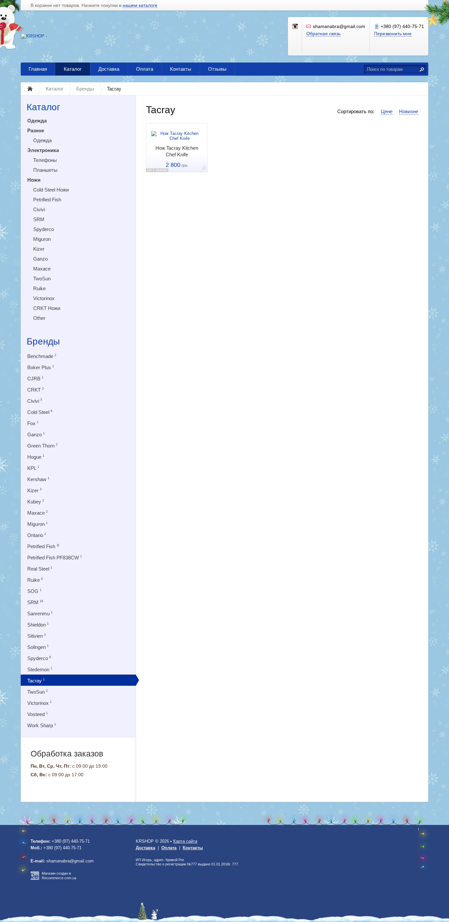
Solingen (38, 647)
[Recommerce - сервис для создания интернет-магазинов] (35, 879)
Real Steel (39, 569)
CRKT (35, 390)
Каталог (73, 69)
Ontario (36, 535)
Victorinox (44, 298)
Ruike (39, 288)
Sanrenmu (40, 613)
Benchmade (41, 356)
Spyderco (43, 229)
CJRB (35, 378)
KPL (33, 468)
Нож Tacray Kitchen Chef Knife (176, 151)
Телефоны (45, 160)
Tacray (36, 680)
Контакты (180, 69)
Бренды (43, 341)
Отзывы (217, 69)
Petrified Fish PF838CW (54, 557)
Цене (386, 111)
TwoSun (42, 278)
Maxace (42, 268)
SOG (34, 591)
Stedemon (39, 669)
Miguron (42, 239)
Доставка (108, 69)
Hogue (35, 457)
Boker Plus (40, 367)
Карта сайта (185, 841)
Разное (35, 130)
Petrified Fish (47, 199)
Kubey (35, 501)
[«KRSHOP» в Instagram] (295, 27)
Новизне (408, 111)
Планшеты (45, 170)
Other (39, 318)
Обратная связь (323, 33)
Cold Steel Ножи (51, 189)
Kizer (38, 249)
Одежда (37, 120)
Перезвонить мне (393, 33)
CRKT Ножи (46, 308)
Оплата (144, 69)
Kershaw (38, 479)
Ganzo (40, 259)
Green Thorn (42, 445)
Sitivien (36, 636)
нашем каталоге (140, 5)
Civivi (39, 209)
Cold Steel (39, 412)
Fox (32, 423)
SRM (38, 219)
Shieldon (38, 624)
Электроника (43, 150)
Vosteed (37, 714)
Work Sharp (41, 725)
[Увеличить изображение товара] (203, 169)
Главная (38, 69)
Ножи (33, 180)
